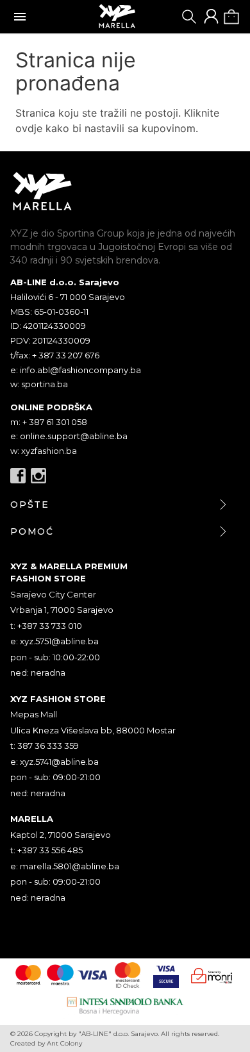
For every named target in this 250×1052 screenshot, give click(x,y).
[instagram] (38, 475)
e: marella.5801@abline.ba (64, 866)
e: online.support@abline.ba (69, 436)
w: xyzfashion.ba (43, 451)
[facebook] (18, 475)
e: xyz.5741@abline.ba (54, 761)
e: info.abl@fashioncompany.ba (75, 370)
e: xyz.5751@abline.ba (54, 641)
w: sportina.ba (39, 384)
